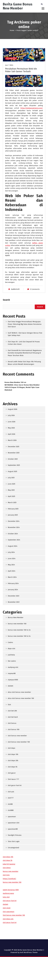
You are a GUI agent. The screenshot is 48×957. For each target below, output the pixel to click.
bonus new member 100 (17, 624)
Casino (10, 642)
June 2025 (11, 484)
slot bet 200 (12, 711)
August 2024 (12, 546)
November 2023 (13, 602)
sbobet (10, 686)
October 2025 (13, 459)
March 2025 (12, 502)
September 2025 (14, 465)
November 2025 (13, 453)
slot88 (10, 804)
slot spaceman (8, 912)
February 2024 (13, 583)
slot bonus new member (17, 736)
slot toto (6, 875)
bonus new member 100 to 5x (19, 636)
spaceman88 (13, 829)
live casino (12, 661)
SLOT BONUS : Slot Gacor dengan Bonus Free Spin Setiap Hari (25, 334)
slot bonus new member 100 (19, 742)
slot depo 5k (12, 767)
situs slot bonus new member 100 (21, 698)
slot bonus (12, 723)
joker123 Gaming (9, 864)
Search (6, 299)
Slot (9, 705)
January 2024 (13, 590)
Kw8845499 (15, 289)
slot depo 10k (13, 754)
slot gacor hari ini (14, 785)
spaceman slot (13, 823)
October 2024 (13, 534)
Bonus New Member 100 (14, 382)
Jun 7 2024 (9, 65)
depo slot (11, 649)
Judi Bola (11, 655)
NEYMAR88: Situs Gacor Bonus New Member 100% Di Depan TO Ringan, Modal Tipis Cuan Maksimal (22, 387)
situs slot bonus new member (19, 692)
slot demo (7, 868)
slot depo (11, 748)
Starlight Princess (14, 835)
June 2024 (11, 559)
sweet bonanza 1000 (11, 890)
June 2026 (11, 422)
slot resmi (6, 908)
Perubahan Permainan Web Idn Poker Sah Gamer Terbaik (21, 70)
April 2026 (11, 434)
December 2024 (13, 521)
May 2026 (11, 428)
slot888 (11, 810)
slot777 (11, 798)
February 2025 (13, 509)
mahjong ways (8, 893)
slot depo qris (8, 919)
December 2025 (13, 447)
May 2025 (11, 490)
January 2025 (13, 515)
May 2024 (11, 565)
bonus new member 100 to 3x (19, 630)
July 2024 (11, 552)
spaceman (12, 817)
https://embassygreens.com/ (31, 108)
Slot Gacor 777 (13, 779)
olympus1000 (13, 680)
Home (12, 30)
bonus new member (10, 871)
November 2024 (14, 527)
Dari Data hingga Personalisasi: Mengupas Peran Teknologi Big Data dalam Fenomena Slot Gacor (24, 324)
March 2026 (12, 440)
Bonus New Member (15, 617)
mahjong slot (13, 667)
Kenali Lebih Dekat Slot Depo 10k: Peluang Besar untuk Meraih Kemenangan (24, 363)
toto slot (6, 897)
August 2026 (12, 409)
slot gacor (12, 773)
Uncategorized (11, 58)
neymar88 (12, 673)
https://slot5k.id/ (9, 879)
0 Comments (35, 289)
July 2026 (11, 415)
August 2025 (12, 471)
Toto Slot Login (14, 841)
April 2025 (11, 496)
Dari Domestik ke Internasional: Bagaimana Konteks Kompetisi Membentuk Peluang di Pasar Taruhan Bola (25, 352)
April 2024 (11, 571)
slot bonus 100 (13, 729)
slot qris (11, 792)
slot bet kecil (13, 717)
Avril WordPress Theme (29, 952)
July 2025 (11, 478)
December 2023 (13, 596)
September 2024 (14, 540)
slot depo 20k (13, 761)
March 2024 (12, 577)
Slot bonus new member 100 (14, 915)
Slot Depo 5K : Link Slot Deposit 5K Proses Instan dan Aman (24, 343)
